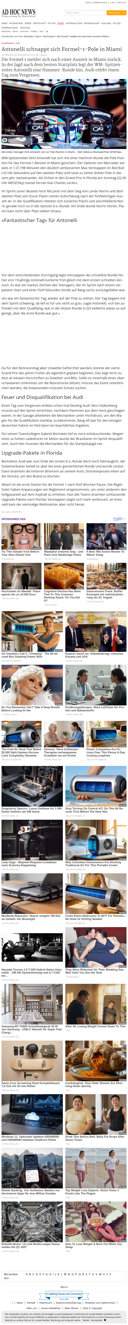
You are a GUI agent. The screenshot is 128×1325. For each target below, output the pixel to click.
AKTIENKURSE (16, 23)
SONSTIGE (25, 27)
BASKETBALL (6, 31)
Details (86, 1320)
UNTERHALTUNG (74, 23)
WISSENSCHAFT (92, 23)
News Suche (114, 12)
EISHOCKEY (24, 31)
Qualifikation (8, 43)
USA (18, 43)
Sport (38, 36)
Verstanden (96, 1320)
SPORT (60, 23)
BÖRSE (28, 23)
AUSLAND (106, 23)
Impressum (45, 1302)
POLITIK (52, 23)
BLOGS (88, 2)
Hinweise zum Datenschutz (100, 1302)
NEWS (5, 23)
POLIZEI (117, 23)
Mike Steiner (72, 1308)
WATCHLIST (122, 2)
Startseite (28, 36)
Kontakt (31, 1302)
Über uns (31, 1308)
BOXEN (15, 31)
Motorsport (49, 36)
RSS (112, 2)
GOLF (42, 31)
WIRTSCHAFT (39, 23)
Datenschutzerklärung (68, 1302)
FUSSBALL (34, 31)
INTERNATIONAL (10, 27)
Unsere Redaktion (51, 1308)
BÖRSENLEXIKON (100, 2)
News (20, 1302)
